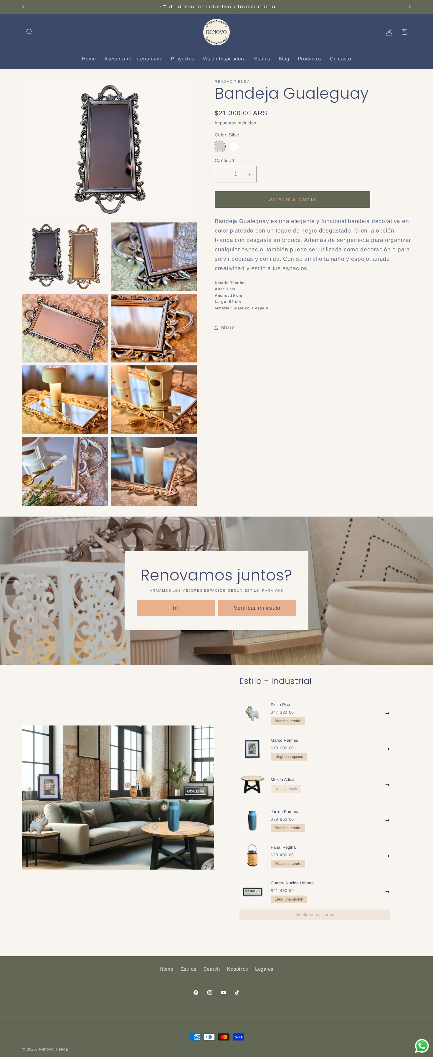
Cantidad (224, 160)
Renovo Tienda (53, 1049)
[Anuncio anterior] (23, 7)
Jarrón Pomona (285, 811)
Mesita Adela (283, 779)
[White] (234, 146)
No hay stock (286, 788)
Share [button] (228, 327)
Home (166, 969)
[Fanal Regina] (252, 856)
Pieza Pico (280, 704)
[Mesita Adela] (252, 784)
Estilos (188, 969)
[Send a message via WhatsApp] (422, 1046)
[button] (30, 32)
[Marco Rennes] (252, 749)
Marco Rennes (284, 740)
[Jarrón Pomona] (252, 820)
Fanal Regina (283, 847)
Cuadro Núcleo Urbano (292, 882)
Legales (264, 969)
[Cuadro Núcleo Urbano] (252, 891)
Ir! (176, 608)
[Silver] (220, 146)
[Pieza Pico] (252, 713)
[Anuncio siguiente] (409, 7)
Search (211, 969)
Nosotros (237, 969)
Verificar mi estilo (257, 608)
